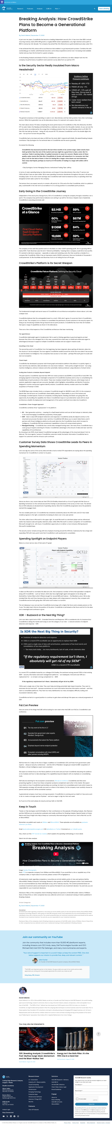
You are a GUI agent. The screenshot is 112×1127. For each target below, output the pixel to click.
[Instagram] (18, 1116)
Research (20, 9)
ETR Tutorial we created (39, 834)
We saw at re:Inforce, (61, 781)
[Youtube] (3, 1116)
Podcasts (30, 9)
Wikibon (44, 822)
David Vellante (25, 35)
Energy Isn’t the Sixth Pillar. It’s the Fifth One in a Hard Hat (73, 1054)
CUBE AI (48, 9)
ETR (24, 872)
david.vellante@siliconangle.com (33, 829)
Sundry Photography (30, 870)
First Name (78, 1084)
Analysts (39, 9)
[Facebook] (14, 1116)
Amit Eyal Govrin (61, 1059)
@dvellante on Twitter (53, 829)
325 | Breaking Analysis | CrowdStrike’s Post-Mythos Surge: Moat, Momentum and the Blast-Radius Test (37, 1056)
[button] (2, 2)
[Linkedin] (10, 1116)
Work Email (78, 1090)
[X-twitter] (7, 1116)
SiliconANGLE (55, 822)
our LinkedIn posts (76, 829)
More (56, 9)
